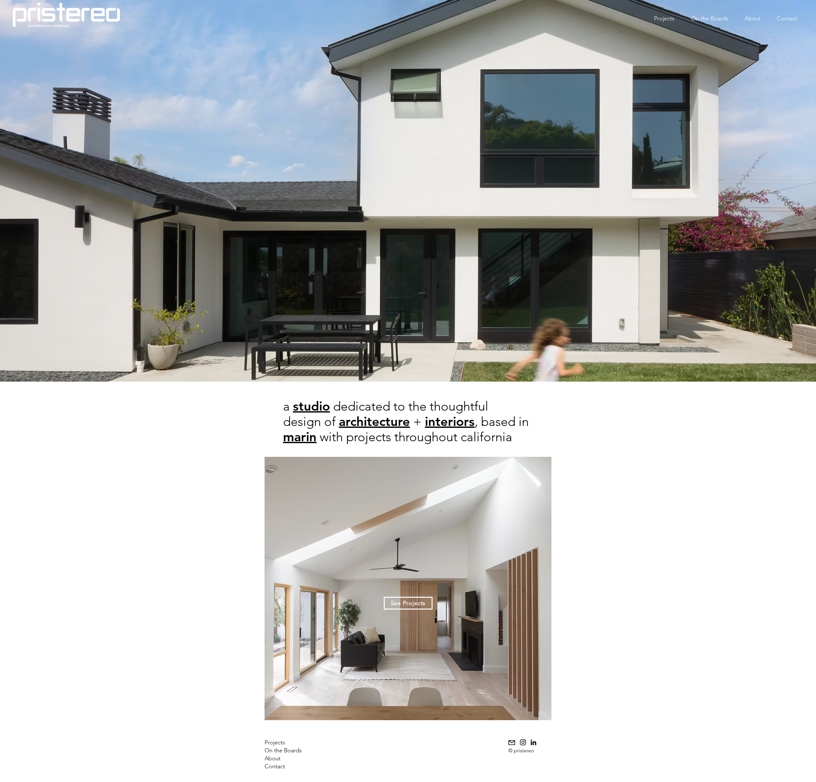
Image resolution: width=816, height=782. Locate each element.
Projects (275, 742)
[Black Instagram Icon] (523, 742)
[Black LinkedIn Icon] (533, 742)
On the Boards (283, 750)
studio (311, 406)
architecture (374, 421)
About (272, 758)
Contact (275, 766)
